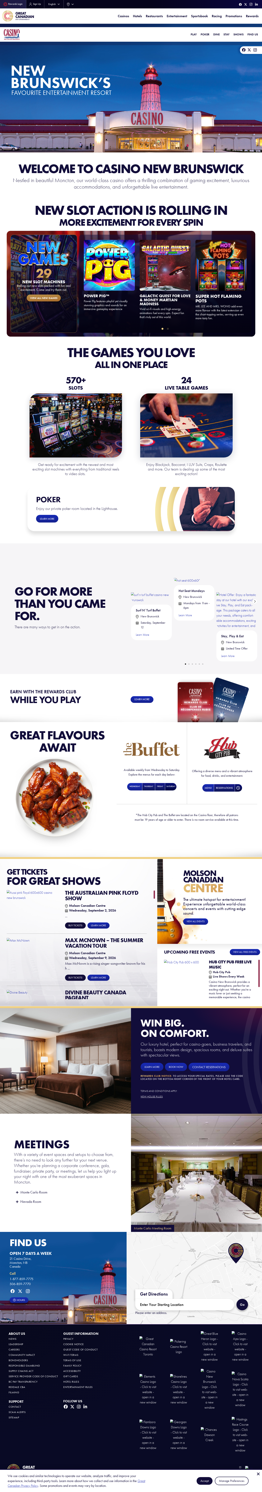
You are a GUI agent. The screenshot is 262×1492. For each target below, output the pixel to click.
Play (194, 34)
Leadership (16, 1344)
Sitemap (14, 1417)
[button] (162, 329)
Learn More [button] (98, 925)
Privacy (68, 1339)
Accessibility (72, 1371)
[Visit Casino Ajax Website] (240, 1346)
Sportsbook (199, 16)
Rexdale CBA (17, 1387)
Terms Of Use (72, 1360)
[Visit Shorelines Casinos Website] (178, 1389)
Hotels (137, 16)
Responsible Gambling (24, 1365)
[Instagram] (251, 4)
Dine (216, 34)
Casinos (123, 16)
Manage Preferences (231, 1481)
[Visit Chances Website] (209, 1435)
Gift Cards (70, 1376)
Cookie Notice (73, 1344)
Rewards (252, 16)
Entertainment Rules (78, 1387)
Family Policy (72, 1365)
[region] (81, 944)
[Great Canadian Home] (18, 16)
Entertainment (177, 16)
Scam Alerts (17, 1412)
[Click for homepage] (12, 34)
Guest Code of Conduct (80, 1349)
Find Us (252, 34)
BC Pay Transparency (23, 1381)
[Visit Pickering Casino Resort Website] (178, 1346)
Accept (204, 1481)
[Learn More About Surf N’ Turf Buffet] (151, 577)
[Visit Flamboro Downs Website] (148, 1435)
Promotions (234, 16)
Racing (217, 16)
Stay (226, 34)
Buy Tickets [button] (75, 925)
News (12, 1339)
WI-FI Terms (70, 1355)
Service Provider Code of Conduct (33, 1376)
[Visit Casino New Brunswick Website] (209, 1389)
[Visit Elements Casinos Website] (148, 1389)
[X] (249, 50)
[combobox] (69, 4)
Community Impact (22, 1355)
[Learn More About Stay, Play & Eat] (236, 590)
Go (242, 1304)
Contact (15, 1406)
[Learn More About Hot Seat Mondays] (187, 567)
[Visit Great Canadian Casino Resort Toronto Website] (148, 1346)
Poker (205, 34)
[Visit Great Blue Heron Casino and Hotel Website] (209, 1346)
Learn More (142, 635)
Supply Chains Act (21, 1371)
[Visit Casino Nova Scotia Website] (240, 1389)
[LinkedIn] (256, 4)
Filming (14, 1392)
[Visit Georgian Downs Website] (178, 1435)
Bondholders (18, 1360)
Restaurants (154, 16)
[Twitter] (245, 4)
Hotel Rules (71, 1381)
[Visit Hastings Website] (240, 1435)
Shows (238, 34)
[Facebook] (240, 4)
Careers (14, 1349)
